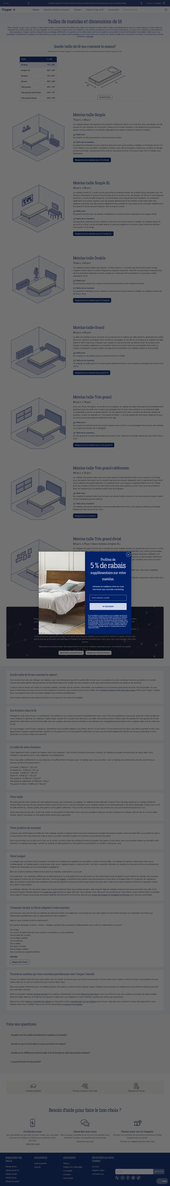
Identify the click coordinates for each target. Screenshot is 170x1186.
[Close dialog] (128, 555)
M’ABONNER (108, 606)
